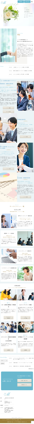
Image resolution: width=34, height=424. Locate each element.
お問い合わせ (27, 1)
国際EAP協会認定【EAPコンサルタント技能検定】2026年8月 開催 (22, 70)
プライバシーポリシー (15, 417)
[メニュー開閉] (31, 1)
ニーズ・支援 (25, 136)
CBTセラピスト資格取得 (8, 318)
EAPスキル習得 (25, 318)
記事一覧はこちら (31, 368)
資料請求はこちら (24, 384)
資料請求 (20, 1)
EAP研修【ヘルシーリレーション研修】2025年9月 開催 (21, 67)
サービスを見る (8, 111)
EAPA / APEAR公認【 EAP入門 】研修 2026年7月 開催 (21, 74)
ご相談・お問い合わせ (24, 380)
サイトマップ (20, 417)
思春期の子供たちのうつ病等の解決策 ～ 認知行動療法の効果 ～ (22, 366)
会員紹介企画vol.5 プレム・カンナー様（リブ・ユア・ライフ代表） (23, 362)
